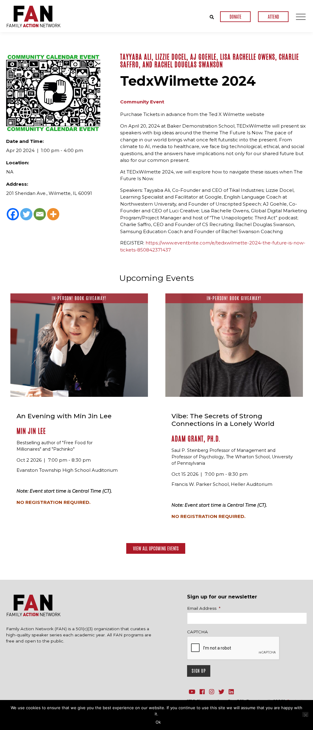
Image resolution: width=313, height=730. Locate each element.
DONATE (235, 16)
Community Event (142, 102)
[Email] (40, 214)
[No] (305, 714)
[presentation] (233, 648)
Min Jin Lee (31, 431)
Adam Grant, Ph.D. (195, 438)
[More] (53, 214)
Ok (158, 722)
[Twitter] (26, 214)
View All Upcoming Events (156, 548)
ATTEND (273, 16)
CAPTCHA (197, 631)
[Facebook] (13, 214)
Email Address (203, 608)
